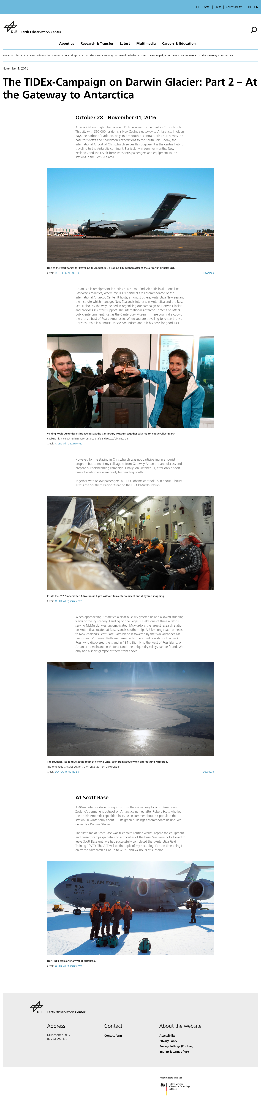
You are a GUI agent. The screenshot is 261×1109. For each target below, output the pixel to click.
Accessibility (233, 7)
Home (6, 55)
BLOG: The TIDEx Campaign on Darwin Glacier (109, 55)
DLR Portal (203, 7)
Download (208, 273)
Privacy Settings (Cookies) (176, 1046)
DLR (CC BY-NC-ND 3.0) (67, 273)
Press (217, 7)
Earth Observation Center (45, 55)
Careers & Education (179, 43)
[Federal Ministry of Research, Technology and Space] (180, 1099)
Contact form (113, 1035)
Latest (125, 43)
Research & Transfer (97, 43)
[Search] (254, 29)
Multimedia (146, 43)
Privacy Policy (168, 1041)
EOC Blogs (71, 55)
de (250, 7)
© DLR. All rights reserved (68, 443)
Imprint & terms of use (174, 1051)
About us (66, 43)
